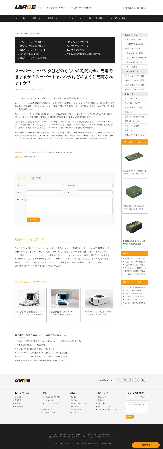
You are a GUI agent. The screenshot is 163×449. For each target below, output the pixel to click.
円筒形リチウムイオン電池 (77, 42)
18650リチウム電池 (60, 252)
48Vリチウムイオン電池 (29, 54)
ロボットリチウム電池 (80, 255)
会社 (19, 193)
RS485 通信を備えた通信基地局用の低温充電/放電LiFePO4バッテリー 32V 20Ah (134, 242)
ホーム (17, 18)
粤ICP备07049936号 (107, 437)
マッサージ (22, 200)
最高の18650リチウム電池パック (33, 42)
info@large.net (132, 8)
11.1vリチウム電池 (39, 262)
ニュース (108, 18)
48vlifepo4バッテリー (82, 259)
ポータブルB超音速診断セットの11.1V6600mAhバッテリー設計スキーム (31, 314)
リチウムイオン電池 (23, 248)
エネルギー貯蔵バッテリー (100, 248)
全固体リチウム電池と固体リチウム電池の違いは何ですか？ (48, 152)
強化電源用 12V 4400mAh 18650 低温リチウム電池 (133, 207)
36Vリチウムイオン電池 (134, 85)
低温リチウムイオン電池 (134, 117)
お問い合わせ (19, 406)
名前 (19, 185)
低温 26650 (74, 400)
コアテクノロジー (49, 412)
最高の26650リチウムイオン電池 (33, 58)
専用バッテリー (39, 18)
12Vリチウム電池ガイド (76, 50)
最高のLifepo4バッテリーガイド (33, 50)
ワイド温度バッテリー (24, 255)
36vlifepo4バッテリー (63, 259)
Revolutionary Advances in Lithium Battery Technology (134, 300)
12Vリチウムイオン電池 (134, 76)
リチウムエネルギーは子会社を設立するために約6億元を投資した (43, 357)
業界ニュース (35, 33)
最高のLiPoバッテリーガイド (78, 46)
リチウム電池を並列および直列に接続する (84, 54)
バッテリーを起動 (132, 126)
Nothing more (29, 157)
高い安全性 (102, 403)
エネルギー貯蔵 (80, 125)
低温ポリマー (75, 406)
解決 (91, 18)
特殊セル (26, 18)
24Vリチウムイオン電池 (134, 80)
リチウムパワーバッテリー (75, 18)
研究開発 (99, 18)
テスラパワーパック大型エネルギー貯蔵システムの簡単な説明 (42, 353)
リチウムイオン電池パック (81, 252)
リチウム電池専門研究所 (51, 397)
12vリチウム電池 (94, 262)
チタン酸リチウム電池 (44, 255)
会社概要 (18, 397)
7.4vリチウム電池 (22, 262)
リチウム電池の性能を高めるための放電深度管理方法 (135, 287)
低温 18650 (74, 397)
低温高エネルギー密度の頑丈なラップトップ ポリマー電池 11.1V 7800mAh (134, 172)
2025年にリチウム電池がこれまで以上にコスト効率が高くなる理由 (135, 291)
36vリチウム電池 (38, 266)
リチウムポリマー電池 (41, 252)
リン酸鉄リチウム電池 (134, 44)
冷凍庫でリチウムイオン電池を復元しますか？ (135, 259)
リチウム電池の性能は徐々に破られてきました (35, 349)
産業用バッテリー (55, 18)
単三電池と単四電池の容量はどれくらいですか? (135, 271)
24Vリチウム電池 (22, 266)
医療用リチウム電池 (99, 255)
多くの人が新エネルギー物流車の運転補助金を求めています (41, 360)
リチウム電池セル (132, 67)
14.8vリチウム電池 (56, 262)
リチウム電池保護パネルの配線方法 (31, 345)
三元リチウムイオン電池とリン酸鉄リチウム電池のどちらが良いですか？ (135, 262)
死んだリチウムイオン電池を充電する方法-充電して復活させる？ (135, 265)
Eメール (71, 185)
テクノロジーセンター (50, 400)
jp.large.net (95, 437)
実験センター (47, 409)
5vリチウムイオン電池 (76, 262)
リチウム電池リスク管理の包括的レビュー (135, 303)
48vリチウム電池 (54, 266)
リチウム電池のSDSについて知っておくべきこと (135, 294)
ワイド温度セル (75, 409)
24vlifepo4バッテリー (43, 259)
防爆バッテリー (62, 255)
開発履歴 (18, 400)
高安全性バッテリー (133, 121)
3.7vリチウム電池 (101, 259)
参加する (33, 220)
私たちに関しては (122, 18)
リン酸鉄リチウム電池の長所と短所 (135, 274)
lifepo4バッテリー (22, 252)
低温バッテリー (100, 252)
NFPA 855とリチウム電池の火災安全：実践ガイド (135, 297)
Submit (129, 417)
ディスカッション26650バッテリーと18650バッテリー (135, 268)
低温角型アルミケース (78, 403)
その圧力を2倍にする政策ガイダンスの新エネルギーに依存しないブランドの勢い (49, 341)
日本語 (144, 8)
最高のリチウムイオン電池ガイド (33, 46)
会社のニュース (20, 403)
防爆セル (73, 412)
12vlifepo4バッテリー (23, 259)
